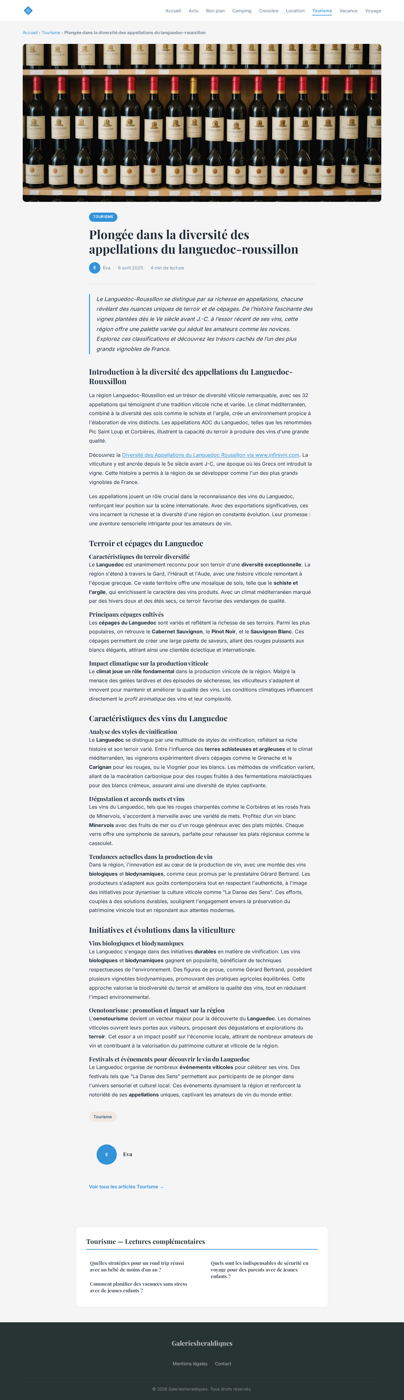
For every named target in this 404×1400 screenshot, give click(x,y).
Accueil (173, 10)
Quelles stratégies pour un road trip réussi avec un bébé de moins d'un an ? (137, 1266)
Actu (194, 10)
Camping (242, 10)
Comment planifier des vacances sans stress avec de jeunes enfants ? (138, 1287)
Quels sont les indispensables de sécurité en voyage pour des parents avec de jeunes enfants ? (259, 1270)
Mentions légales (190, 1363)
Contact (223, 1363)
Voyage (373, 10)
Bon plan (215, 10)
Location (295, 10)
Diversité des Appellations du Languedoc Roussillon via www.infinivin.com (210, 455)
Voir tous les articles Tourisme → (126, 1187)
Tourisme (322, 10)
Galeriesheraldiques (202, 1342)
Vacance (349, 10)
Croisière (268, 10)
